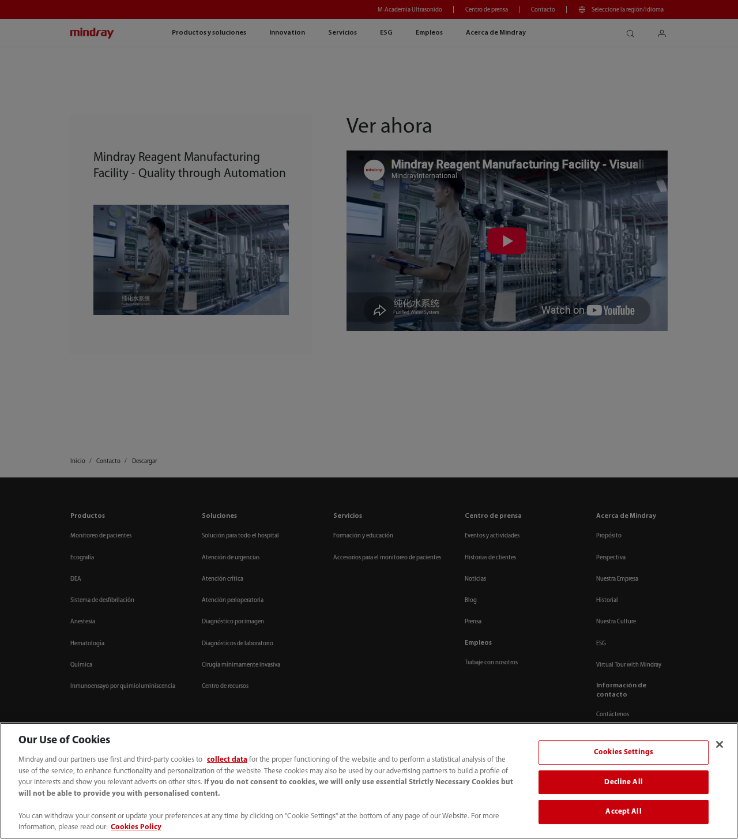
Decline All (623, 782)
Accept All (623, 812)
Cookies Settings (623, 752)
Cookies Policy (136, 827)
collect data (227, 759)
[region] (369, 781)
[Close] (719, 744)
